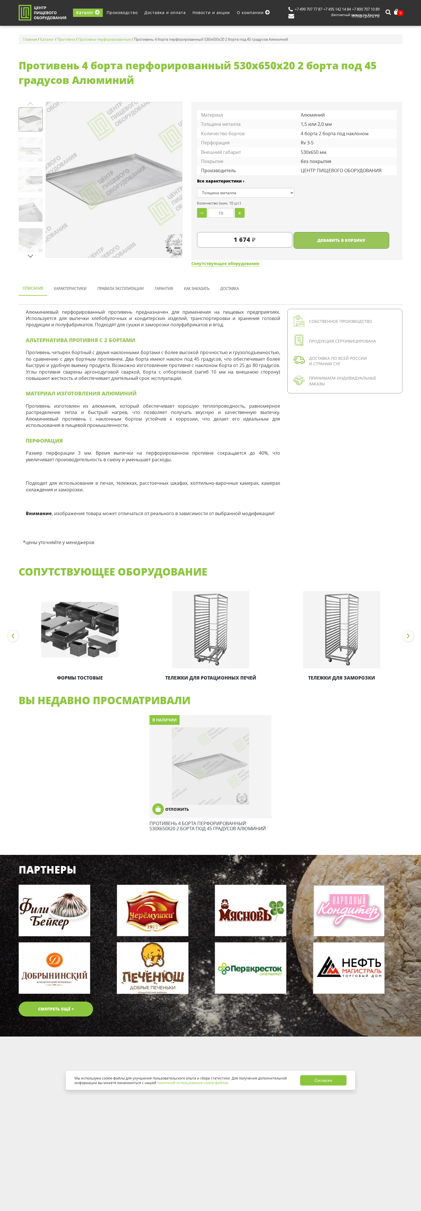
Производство (122, 12)
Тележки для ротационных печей (210, 678)
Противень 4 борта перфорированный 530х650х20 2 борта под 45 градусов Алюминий (207, 826)
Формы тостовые (80, 678)
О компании (251, 12)
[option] (79, 636)
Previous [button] (13, 636)
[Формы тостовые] (80, 630)
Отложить (177, 809)
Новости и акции (211, 12)
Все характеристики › (221, 181)
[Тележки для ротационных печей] (210, 630)
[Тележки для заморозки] (341, 630)
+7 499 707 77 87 (308, 9)
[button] (30, 256)
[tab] (33, 288)
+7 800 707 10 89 (365, 9)
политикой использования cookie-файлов (192, 1082)
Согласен (323, 1080)
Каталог (85, 12)
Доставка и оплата (165, 12)
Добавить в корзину (341, 240)
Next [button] (408, 636)
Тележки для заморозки (341, 678)
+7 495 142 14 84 (337, 9)
